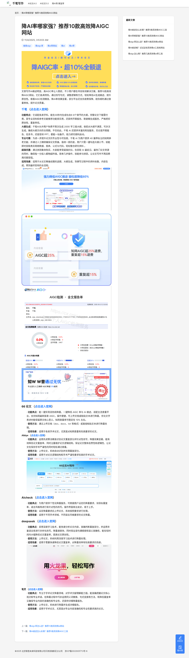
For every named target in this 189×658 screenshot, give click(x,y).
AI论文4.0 (32, 3)
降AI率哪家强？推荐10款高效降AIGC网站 (146, 36)
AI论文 (180, 641)
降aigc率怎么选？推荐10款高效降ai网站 (46, 626)
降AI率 (180, 650)
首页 (17, 13)
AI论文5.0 (44, 3)
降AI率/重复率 (58, 3)
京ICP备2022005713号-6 (76, 651)
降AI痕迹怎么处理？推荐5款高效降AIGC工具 (48, 631)
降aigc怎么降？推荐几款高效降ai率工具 (145, 53)
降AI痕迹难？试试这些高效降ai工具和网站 (146, 47)
